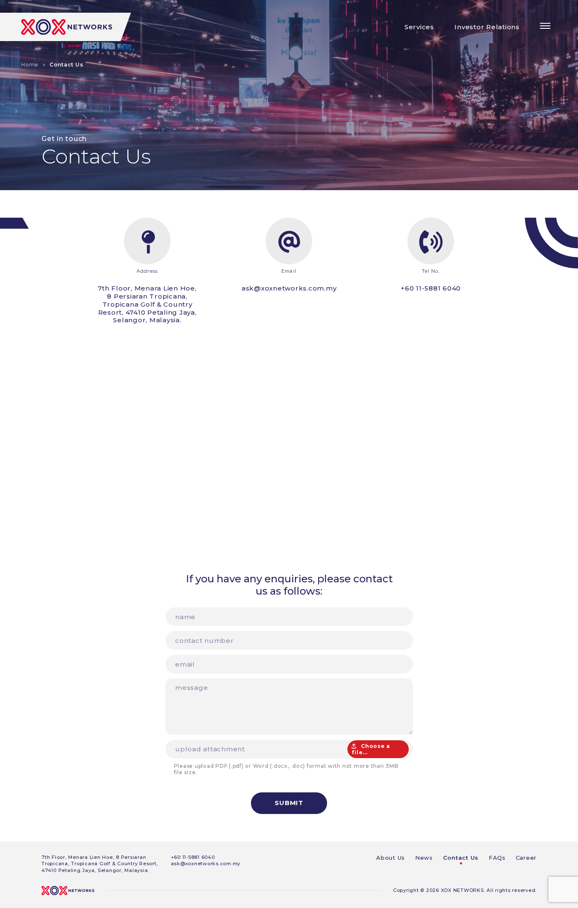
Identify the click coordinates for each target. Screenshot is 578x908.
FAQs (497, 857)
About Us (390, 857)
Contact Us (461, 857)
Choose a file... (371, 749)
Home (30, 64)
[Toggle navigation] (545, 26)
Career (526, 857)
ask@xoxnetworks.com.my (289, 288)
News (424, 857)
